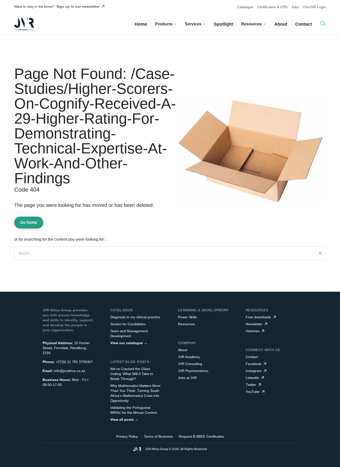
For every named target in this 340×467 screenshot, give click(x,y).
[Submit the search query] (320, 253)
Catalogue (245, 7)
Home (141, 24)
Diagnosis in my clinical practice (135, 317)
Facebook (253, 364)
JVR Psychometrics (193, 371)
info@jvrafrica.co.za (69, 371)
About (280, 24)
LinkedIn (252, 378)
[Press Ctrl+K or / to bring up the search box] (323, 23)
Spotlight (223, 24)
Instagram (254, 371)
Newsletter (254, 324)
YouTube (253, 392)
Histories (252, 331)
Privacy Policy (127, 436)
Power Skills (187, 317)
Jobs (295, 7)
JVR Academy (189, 357)
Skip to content (183, 8)
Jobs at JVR (187, 378)
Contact (303, 24)
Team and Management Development (129, 333)
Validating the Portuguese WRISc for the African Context (133, 410)
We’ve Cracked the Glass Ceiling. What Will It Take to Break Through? (131, 374)
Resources (186, 324)
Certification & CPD (272, 7)
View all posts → (124, 419)
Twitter (251, 385)
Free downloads (258, 317)
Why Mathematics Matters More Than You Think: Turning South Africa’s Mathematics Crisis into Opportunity (135, 393)
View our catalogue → (128, 343)
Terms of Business (158, 436)
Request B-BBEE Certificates (201, 436)
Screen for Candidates (128, 324)
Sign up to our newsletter (78, 6)
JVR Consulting (190, 364)
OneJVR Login (314, 7)
